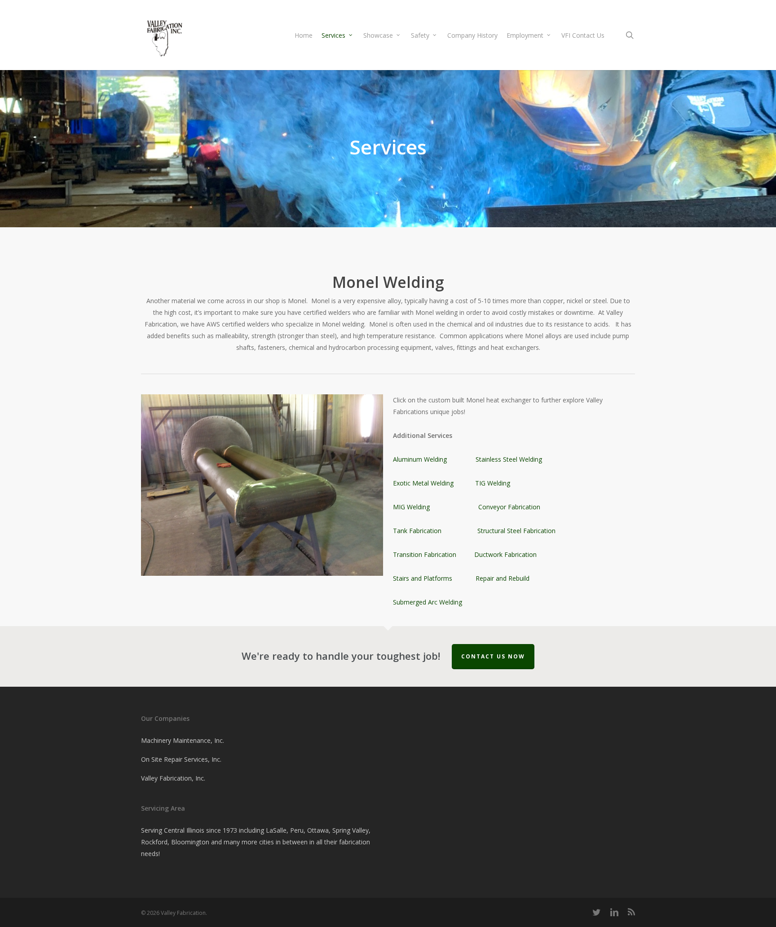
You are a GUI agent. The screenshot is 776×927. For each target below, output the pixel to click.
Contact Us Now (493, 656)
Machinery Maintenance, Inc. (182, 740)
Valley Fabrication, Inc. (173, 778)
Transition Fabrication (424, 554)
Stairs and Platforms (422, 578)
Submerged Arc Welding (427, 602)
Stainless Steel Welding (509, 459)
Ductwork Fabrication (505, 554)
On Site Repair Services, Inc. (181, 759)
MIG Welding (411, 507)
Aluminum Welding (420, 459)
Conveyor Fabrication (509, 507)
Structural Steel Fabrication (517, 530)
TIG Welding (492, 483)
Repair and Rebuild (502, 578)
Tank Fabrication (417, 530)
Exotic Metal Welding (423, 483)
